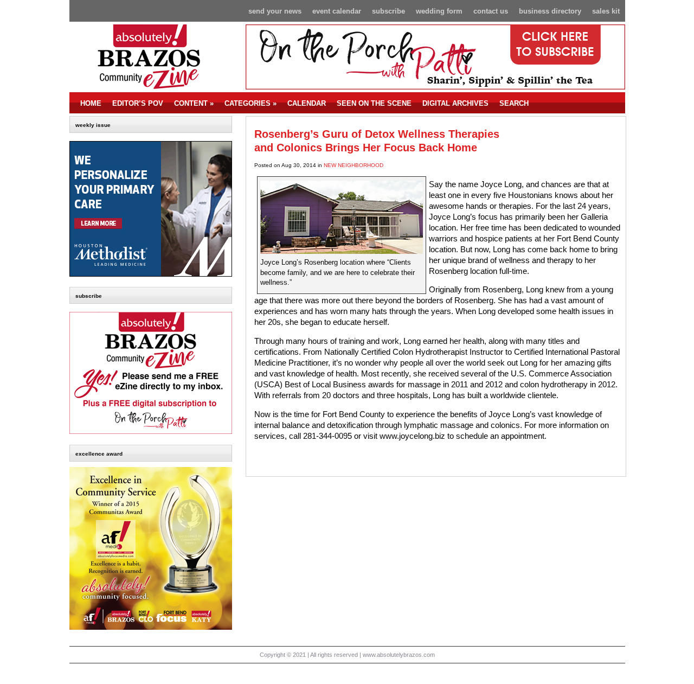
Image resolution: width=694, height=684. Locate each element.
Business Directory (550, 11)
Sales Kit (606, 11)
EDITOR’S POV (137, 103)
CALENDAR (306, 103)
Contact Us (490, 11)
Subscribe (388, 11)
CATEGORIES (250, 103)
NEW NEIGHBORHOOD (353, 165)
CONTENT (194, 103)
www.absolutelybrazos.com (399, 654)
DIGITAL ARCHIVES (455, 103)
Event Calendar (336, 11)
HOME (90, 103)
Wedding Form (439, 11)
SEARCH (514, 103)
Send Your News (274, 11)
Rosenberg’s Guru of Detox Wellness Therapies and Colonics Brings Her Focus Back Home (376, 141)
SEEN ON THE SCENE (374, 103)
